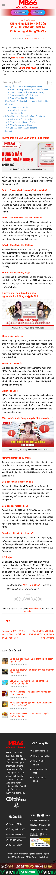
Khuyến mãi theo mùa (18, 110)
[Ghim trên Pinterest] (35, 599)
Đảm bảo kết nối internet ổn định (23, 122)
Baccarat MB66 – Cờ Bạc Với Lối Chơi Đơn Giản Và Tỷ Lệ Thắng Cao (13, 634)
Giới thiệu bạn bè (16, 113)
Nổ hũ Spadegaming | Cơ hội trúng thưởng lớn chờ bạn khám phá (31, 703)
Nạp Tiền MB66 (31, 585)
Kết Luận (9, 131)
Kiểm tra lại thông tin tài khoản (22, 119)
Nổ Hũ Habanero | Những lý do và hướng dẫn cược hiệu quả (30, 693)
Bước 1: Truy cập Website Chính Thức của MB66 (29, 89)
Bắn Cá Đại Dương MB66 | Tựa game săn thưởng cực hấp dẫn (29, 682)
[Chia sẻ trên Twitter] (25, 599)
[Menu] (3, 4)
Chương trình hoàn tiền (19, 107)
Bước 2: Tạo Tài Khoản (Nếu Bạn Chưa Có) (27, 92)
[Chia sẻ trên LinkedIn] (40, 599)
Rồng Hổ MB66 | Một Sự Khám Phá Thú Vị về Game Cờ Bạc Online (41, 634)
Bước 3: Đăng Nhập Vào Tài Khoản (24, 95)
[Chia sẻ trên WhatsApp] (16, 599)
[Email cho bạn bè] (30, 599)
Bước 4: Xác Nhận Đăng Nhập (22, 98)
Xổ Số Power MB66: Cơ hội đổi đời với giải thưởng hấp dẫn (29, 714)
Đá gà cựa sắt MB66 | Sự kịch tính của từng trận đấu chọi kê (32, 671)
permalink (28, 611)
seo (42, 39)
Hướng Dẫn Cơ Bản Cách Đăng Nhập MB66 (23, 86)
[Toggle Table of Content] (48, 82)
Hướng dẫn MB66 (28, 20)
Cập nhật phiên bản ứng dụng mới (23, 128)
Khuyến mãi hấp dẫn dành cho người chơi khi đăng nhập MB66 (27, 103)
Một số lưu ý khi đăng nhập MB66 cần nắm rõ (25, 116)
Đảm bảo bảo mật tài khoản (21, 125)
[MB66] (28, 4)
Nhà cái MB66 (17, 57)
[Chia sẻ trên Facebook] (21, 599)
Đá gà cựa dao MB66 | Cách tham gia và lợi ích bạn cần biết (31, 660)
